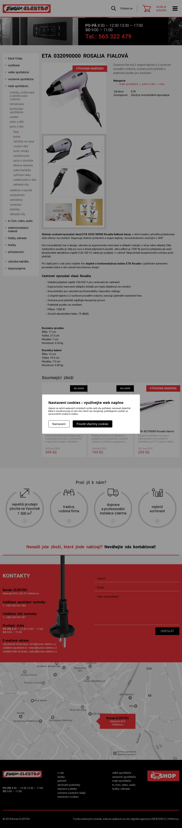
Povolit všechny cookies (92, 424)
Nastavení (59, 424)
